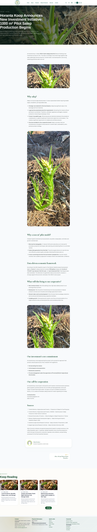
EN (77, 2)
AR (79, 2)
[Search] (66, 3)
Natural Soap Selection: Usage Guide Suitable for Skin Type (48, 495)
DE (81, 2)
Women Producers (44, 2)
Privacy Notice (69, 520)
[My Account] (69, 3)
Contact (56, 2)
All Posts (48, 507)
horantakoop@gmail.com (22, 527)
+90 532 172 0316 (21, 526)
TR (75, 2)
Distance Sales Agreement (71, 522)
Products (37, 2)
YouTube (68, 529)
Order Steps (51, 524)
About (32, 2)
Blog (50, 525)
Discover (51, 2)
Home (28, 2)
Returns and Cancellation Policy (73, 524)
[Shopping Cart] (72, 3)
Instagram (68, 526)
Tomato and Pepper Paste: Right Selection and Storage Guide (28, 495)
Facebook (68, 528)
